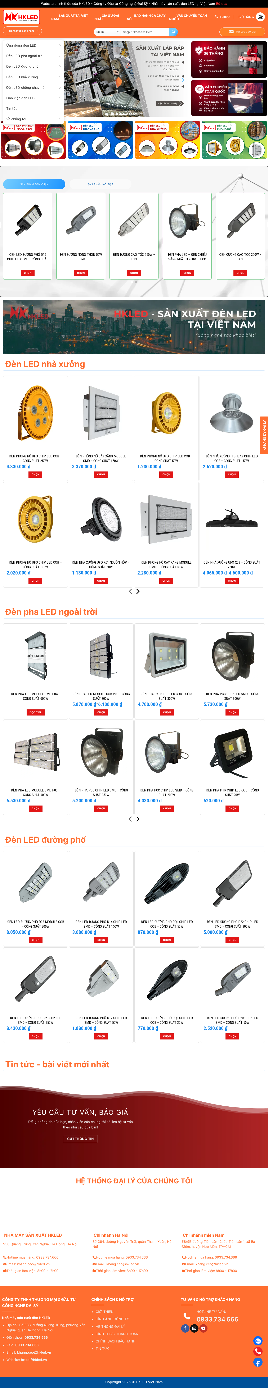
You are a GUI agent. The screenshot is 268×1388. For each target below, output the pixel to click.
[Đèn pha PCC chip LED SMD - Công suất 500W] (81, 221)
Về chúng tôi (16, 119)
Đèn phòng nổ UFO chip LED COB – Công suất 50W (166, 458)
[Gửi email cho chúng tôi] (194, 1328)
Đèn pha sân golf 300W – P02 (134, 256)
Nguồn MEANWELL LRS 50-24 (240, 256)
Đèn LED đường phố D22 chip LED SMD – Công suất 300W (232, 924)
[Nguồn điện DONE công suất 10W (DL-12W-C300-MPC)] (27, 221)
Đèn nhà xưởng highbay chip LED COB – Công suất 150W (232, 458)
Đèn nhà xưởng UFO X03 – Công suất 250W (231, 564)
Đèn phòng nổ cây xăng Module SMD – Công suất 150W (101, 458)
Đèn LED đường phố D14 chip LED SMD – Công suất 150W (101, 924)
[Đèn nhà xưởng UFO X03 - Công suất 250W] (232, 519)
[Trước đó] (131, 592)
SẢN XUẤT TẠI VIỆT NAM (69, 17)
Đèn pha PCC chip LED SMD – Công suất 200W (166, 792)
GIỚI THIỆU (104, 1312)
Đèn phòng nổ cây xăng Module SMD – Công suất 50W (166, 564)
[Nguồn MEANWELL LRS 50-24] (240, 221)
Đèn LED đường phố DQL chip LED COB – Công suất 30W (167, 1020)
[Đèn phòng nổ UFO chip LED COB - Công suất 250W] (35, 413)
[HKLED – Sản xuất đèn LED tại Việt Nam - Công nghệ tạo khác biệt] (24, 17)
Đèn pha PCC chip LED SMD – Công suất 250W (101, 792)
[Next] (183, 80)
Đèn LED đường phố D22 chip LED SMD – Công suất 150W (35, 1020)
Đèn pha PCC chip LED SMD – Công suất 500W (81, 256)
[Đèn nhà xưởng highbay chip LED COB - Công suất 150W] (232, 413)
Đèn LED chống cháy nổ (25, 87)
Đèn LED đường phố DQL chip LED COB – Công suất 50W (167, 924)
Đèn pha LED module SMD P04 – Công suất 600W (35, 696)
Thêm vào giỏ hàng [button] (27, 273)
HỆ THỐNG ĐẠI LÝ (110, 1326)
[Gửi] (173, 32)
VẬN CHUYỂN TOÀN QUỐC (188, 17)
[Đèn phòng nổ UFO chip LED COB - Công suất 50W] (166, 413)
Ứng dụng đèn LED (21, 45)
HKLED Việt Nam (149, 1382)
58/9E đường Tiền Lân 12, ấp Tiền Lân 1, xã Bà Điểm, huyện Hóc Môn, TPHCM (218, 1244)
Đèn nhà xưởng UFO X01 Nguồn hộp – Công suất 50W (101, 564)
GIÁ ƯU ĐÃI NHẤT (106, 17)
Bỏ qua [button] (221, 3)
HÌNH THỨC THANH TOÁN (117, 1334)
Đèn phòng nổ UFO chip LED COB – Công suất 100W (35, 564)
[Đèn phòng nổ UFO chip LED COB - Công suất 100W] (35, 519)
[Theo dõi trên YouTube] (203, 1328)
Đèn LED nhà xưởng (22, 77)
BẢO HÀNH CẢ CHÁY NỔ (146, 17)
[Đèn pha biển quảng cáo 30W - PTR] (187, 221)
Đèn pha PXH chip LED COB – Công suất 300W (166, 696)
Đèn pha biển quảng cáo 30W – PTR (187, 256)
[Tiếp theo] (137, 592)
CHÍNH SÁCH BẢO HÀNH (115, 1341)
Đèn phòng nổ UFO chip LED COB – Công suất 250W (35, 458)
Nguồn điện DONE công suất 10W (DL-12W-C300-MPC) (27, 256)
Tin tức (11, 108)
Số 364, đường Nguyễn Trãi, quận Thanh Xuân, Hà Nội (132, 1244)
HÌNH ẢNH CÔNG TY (112, 1319)
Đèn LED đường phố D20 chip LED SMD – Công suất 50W (232, 1020)
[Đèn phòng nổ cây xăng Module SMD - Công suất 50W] (166, 519)
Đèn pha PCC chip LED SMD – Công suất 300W (232, 696)
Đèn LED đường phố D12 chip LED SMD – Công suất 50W (101, 1020)
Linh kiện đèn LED (20, 98)
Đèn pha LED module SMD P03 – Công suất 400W (35, 792)
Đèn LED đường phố (22, 66)
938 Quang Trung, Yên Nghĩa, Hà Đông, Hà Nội (40, 1244)
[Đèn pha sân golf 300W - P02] (134, 221)
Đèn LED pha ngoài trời (24, 56)
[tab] (34, 184)
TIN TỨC (103, 1348)
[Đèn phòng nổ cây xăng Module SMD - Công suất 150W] (101, 413)
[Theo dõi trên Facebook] (185, 1328)
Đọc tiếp (240, 273)
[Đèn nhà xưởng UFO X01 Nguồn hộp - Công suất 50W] (101, 519)
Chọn (81, 273)
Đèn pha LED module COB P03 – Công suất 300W (101, 696)
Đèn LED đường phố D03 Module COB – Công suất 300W (35, 924)
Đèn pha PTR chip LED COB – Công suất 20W (232, 792)
